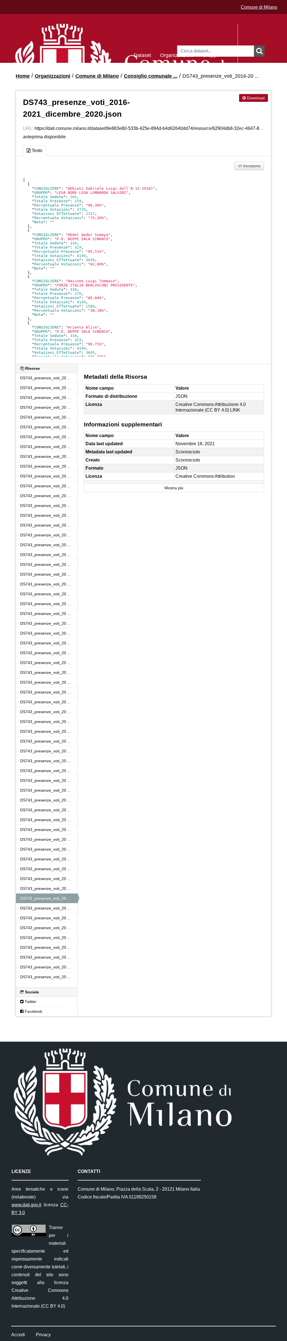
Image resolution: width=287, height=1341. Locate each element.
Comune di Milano (259, 7)
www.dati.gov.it (26, 1204)
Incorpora (251, 166)
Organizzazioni (176, 54)
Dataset (142, 54)
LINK (235, 410)
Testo (36, 150)
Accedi (18, 1334)
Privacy (43, 1334)
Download (255, 98)
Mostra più (174, 488)
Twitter (30, 1001)
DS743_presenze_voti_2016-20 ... (220, 76)
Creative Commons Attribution (205, 476)
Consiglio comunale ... (150, 76)
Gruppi (209, 54)
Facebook (33, 1011)
